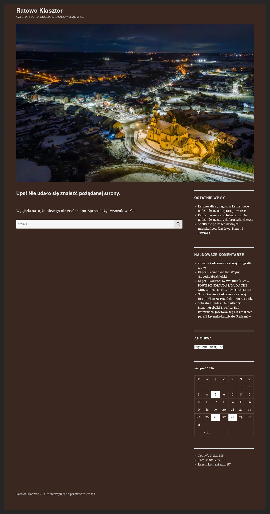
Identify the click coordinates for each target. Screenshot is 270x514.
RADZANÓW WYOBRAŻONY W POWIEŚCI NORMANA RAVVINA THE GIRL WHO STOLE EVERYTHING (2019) (224, 285)
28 (232, 417)
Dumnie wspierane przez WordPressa (69, 494)
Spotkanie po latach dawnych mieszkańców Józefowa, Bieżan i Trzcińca (220, 228)
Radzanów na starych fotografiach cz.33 (225, 220)
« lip (207, 432)
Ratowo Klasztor (39, 10)
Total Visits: (206, 460)
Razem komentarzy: (212, 464)
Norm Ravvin (207, 294)
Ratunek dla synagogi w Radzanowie (223, 206)
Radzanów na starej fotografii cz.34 (222, 215)
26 (215, 417)
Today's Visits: (208, 455)
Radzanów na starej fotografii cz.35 (222, 211)
